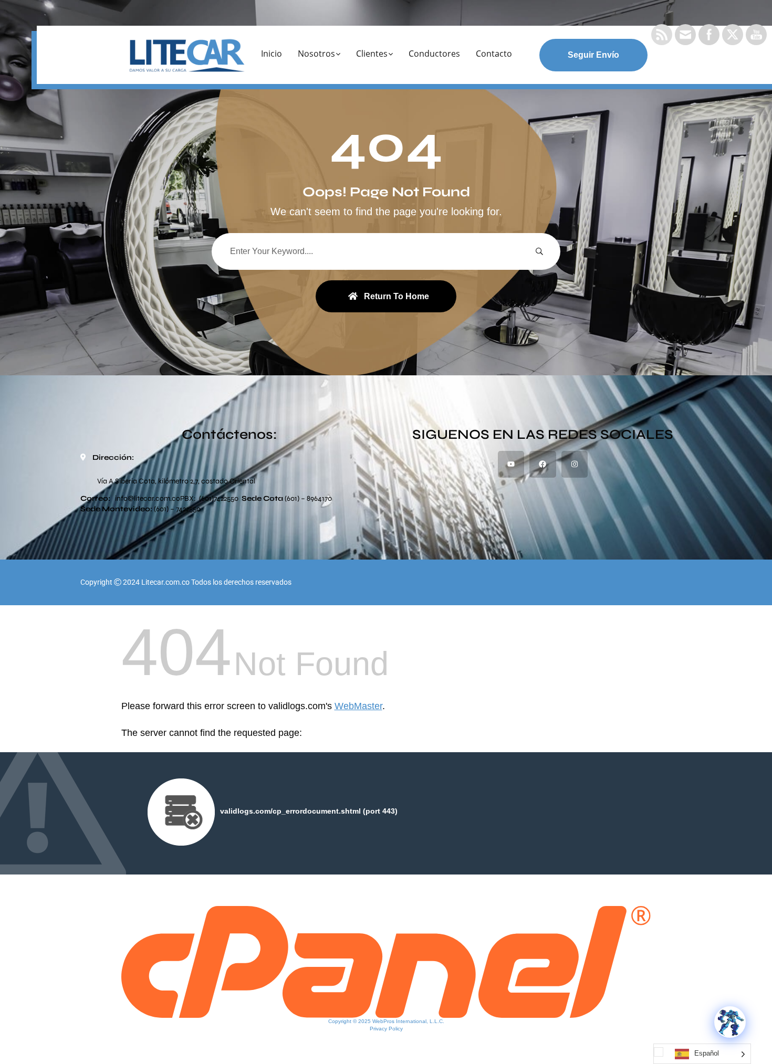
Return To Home (396, 296)
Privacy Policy (386, 1028)
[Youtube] (511, 464)
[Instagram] (574, 464)
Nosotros (316, 53)
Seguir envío (593, 54)
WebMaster (358, 706)
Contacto (494, 53)
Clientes (372, 53)
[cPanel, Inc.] (386, 961)
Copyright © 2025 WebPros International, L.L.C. (386, 1021)
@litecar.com (149, 498)
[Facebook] (542, 464)
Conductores (434, 53)
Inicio (271, 53)
